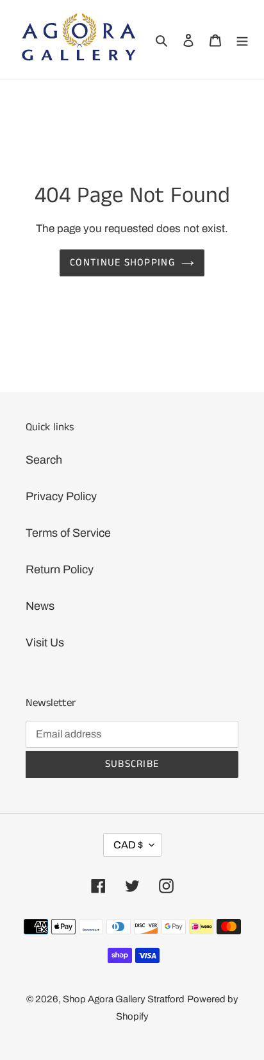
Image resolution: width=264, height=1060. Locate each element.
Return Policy (60, 569)
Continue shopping (122, 262)
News (40, 606)
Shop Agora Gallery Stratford (124, 999)
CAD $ (128, 844)
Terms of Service (68, 532)
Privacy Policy (61, 496)
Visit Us (45, 642)
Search (44, 459)
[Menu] (242, 39)
